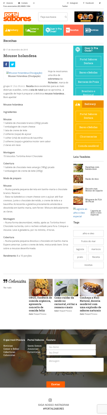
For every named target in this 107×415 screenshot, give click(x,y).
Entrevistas (33, 352)
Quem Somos (34, 345)
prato (80, 257)
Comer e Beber (11, 348)
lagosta (80, 249)
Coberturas (9, 352)
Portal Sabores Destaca (88, 61)
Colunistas (9, 355)
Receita (96, 257)
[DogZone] (89, 16)
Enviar (55, 384)
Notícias (8, 345)
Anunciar (32, 348)
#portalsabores (53, 408)
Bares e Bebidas (88, 72)
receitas (88, 264)
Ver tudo (7, 287)
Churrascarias (88, 136)
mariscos (96, 249)
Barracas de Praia (88, 81)
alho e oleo (88, 233)
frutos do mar (88, 241)
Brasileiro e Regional (88, 93)
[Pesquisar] (65, 17)
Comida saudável (88, 146)
